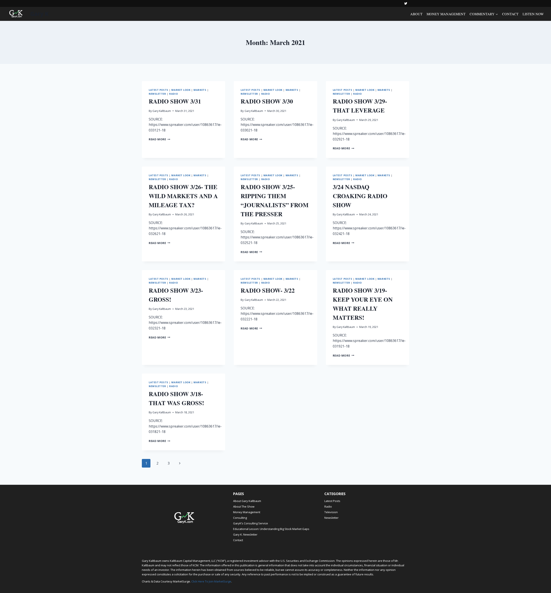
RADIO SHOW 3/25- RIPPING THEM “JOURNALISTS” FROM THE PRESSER (274, 200)
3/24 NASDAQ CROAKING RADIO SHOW (360, 195)
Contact (238, 540)
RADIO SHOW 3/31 (175, 101)
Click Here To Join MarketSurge (211, 581)
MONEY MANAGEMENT (446, 14)
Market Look (180, 89)
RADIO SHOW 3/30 (267, 101)
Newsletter (157, 93)
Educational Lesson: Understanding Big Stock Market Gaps (271, 529)
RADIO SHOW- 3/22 (268, 290)
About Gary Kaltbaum (247, 501)
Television (331, 512)
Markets (199, 89)
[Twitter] (405, 3)
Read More (159, 139)
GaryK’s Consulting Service (250, 523)
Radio (173, 93)
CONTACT (510, 14)
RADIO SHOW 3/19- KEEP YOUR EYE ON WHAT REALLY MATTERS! (363, 304)
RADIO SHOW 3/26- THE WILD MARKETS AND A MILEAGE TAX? (183, 195)
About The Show (243, 506)
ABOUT (416, 14)
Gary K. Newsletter (245, 534)
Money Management (246, 512)
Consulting (240, 518)
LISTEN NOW (533, 14)
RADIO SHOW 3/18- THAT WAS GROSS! (176, 398)
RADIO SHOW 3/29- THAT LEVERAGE (360, 106)
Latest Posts (158, 89)
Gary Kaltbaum (161, 111)
